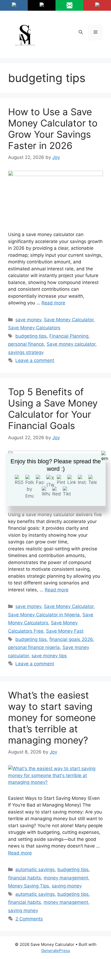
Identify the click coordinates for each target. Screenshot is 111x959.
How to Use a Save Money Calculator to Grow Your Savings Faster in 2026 (53, 128)
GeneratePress (55, 950)
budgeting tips (31, 336)
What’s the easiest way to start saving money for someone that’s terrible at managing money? (52, 717)
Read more (53, 302)
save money (28, 319)
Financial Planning (68, 336)
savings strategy (26, 352)
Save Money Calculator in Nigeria (44, 614)
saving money (67, 886)
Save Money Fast (65, 631)
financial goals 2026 (71, 639)
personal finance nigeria (34, 647)
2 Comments (29, 918)
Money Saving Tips (28, 886)
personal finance (26, 344)
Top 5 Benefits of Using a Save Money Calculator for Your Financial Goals (53, 408)
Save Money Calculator (68, 319)
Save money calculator (71, 344)
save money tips (49, 655)
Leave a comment (34, 360)
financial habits (24, 877)
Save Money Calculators (34, 327)
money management (66, 877)
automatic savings (35, 869)
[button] (80, 32)
